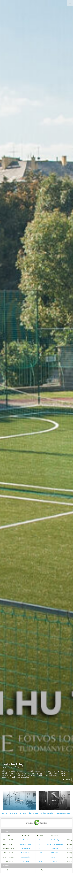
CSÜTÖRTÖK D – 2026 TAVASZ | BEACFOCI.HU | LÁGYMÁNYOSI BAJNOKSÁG (35, 813)
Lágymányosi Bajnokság (13, 767)
